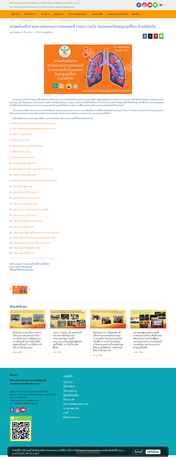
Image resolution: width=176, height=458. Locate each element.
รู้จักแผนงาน (70, 390)
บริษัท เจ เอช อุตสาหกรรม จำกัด (25, 203)
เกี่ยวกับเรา (29, 14)
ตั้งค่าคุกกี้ (138, 452)
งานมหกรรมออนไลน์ (117, 14)
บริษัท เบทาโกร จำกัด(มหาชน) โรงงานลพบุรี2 (31, 209)
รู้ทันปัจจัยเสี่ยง (71, 395)
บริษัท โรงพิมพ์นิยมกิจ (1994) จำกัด (27, 221)
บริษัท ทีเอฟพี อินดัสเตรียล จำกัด (26, 248)
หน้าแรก (16, 14)
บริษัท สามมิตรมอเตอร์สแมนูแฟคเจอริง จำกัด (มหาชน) (33, 128)
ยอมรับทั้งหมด (153, 452)
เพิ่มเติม (136, 14)
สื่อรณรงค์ (68, 399)
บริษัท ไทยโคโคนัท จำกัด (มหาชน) (26, 198)
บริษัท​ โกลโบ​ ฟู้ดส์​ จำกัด (22, 186)
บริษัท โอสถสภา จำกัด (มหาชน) (24, 215)
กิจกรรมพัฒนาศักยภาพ (75, 404)
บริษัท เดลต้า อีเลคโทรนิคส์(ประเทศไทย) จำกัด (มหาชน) (34, 180)
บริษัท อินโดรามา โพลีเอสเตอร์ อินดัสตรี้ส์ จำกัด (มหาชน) (33, 123)
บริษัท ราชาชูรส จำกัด (20, 140)
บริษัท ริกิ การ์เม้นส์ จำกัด (21, 134)
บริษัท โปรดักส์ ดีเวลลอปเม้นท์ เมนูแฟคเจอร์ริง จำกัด (34, 237)
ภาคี (65, 412)
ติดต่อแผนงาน (71, 417)
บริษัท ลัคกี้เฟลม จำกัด (21, 151)
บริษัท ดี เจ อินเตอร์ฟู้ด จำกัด (24, 174)
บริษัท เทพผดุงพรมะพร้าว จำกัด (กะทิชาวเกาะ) (31, 242)
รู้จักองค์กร (69, 386)
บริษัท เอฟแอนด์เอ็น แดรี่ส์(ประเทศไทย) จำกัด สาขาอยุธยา (36, 232)
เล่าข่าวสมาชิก (71, 408)
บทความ (57, 14)
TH (163, 5)
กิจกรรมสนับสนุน (77, 14)
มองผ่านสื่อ (97, 14)
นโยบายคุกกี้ (34, 453)
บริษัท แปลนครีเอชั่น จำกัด (23, 227)
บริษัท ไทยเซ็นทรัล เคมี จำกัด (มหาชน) (27, 146)
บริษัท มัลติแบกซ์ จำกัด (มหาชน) (25, 192)
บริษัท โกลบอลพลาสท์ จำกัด (22, 157)
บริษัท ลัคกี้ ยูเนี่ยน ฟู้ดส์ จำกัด (24, 163)
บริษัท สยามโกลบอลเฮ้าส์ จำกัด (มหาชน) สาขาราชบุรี (32, 169)
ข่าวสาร (45, 14)
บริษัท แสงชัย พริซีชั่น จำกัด (24, 253)
